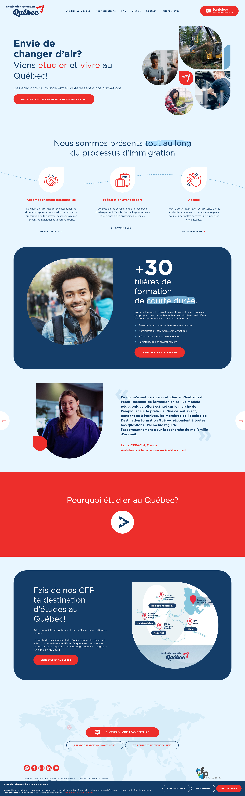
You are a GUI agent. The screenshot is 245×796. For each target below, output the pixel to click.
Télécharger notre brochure (152, 745)
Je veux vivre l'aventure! (127, 732)
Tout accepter (229, 788)
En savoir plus (50, 231)
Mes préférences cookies (60, 781)
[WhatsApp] (27, 768)
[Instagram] (42, 768)
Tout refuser (203, 788)
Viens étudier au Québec (56, 660)
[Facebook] (34, 768)
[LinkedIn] (49, 768)
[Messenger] (56, 768)
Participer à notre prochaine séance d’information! (54, 99)
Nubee (105, 778)
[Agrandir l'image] (175, 625)
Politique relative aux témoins (78, 793)
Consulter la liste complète (160, 352)
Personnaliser (176, 788)
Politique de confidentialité (36, 781)
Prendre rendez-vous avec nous (94, 745)
